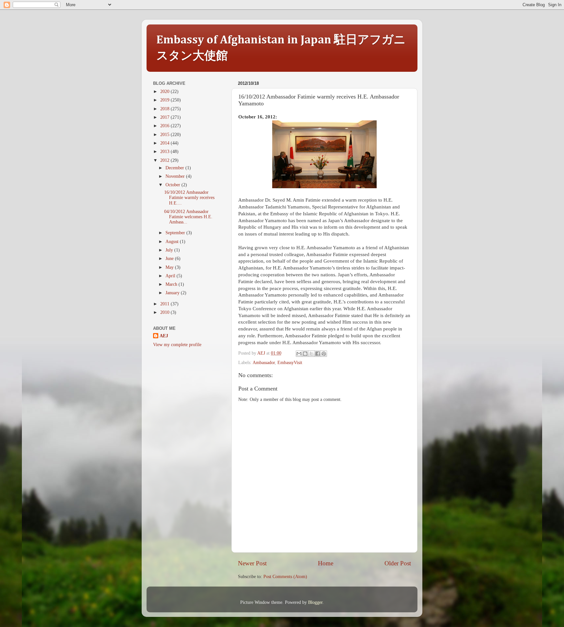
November (175, 176)
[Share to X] (311, 353)
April (171, 275)
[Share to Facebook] (317, 353)
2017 (165, 117)
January (173, 292)
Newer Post (252, 563)
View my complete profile (177, 344)
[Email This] (299, 353)
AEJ (164, 335)
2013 (165, 151)
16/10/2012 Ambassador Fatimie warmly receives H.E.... (189, 197)
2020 (165, 91)
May (170, 267)
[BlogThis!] (305, 353)
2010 (165, 312)
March (172, 284)
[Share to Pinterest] (324, 353)
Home (325, 563)
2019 (165, 100)
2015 (165, 134)
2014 (165, 143)
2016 (165, 125)
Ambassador (264, 362)
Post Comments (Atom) (285, 576)
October (173, 184)
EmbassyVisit (289, 362)
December (175, 167)
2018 (165, 108)
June (170, 258)
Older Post (397, 563)
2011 (165, 303)
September (175, 232)
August (172, 241)
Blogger (315, 602)
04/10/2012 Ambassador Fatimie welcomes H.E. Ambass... (188, 216)
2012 (165, 160)
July (169, 250)
